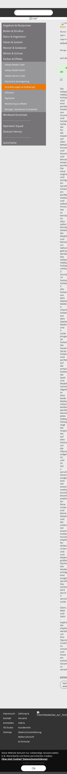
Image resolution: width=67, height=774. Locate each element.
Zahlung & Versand (23, 716)
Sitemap (7, 732)
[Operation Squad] (24, 126)
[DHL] (9, 749)
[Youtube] (37, 700)
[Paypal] (57, 749)
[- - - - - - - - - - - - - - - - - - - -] (24, 120)
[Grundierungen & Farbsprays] (24, 87)
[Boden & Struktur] (24, 31)
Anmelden (8, 722)
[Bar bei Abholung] (33, 749)
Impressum (9, 713)
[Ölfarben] (24, 92)
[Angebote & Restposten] (24, 25)
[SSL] (21, 749)
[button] (7, 6)
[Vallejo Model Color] (24, 64)
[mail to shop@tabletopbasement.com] (4, 700)
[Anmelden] (45, 6)
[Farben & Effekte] (24, 59)
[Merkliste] (50, 6)
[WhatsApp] (12, 700)
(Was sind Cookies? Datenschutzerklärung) (25, 759)
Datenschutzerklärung (25, 732)
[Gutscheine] (24, 143)
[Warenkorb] (56, 6)
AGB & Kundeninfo (24, 725)
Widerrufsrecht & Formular (25, 739)
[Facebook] (21, 700)
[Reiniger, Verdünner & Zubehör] (24, 109)
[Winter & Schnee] (24, 53)
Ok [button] (33, 768)
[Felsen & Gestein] (24, 42)
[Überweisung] (45, 749)
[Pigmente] (24, 98)
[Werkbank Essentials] (24, 115)
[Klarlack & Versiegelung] (24, 81)
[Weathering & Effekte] (24, 103)
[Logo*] (33, 18)
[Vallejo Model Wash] (24, 70)
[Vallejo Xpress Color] (24, 76)
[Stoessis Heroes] (24, 131)
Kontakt (7, 718)
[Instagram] (29, 700)
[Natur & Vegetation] (24, 36)
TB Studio (8, 727)
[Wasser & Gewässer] (24, 48)
